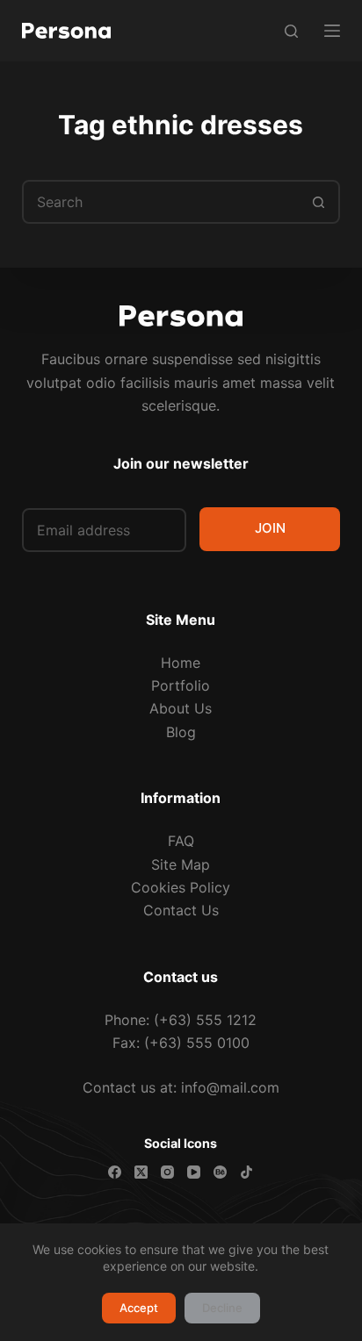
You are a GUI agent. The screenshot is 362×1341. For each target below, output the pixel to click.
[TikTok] (246, 1172)
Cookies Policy (180, 887)
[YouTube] (193, 1172)
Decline (222, 1308)
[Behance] (220, 1172)
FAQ (181, 841)
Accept (138, 1308)
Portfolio (180, 685)
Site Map (180, 864)
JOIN (270, 528)
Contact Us (181, 910)
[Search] (291, 31)
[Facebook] (114, 1172)
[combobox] (161, 202)
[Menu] (332, 31)
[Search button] (318, 202)
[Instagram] (167, 1172)
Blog (181, 732)
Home (180, 662)
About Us (180, 708)
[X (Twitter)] (141, 1172)
